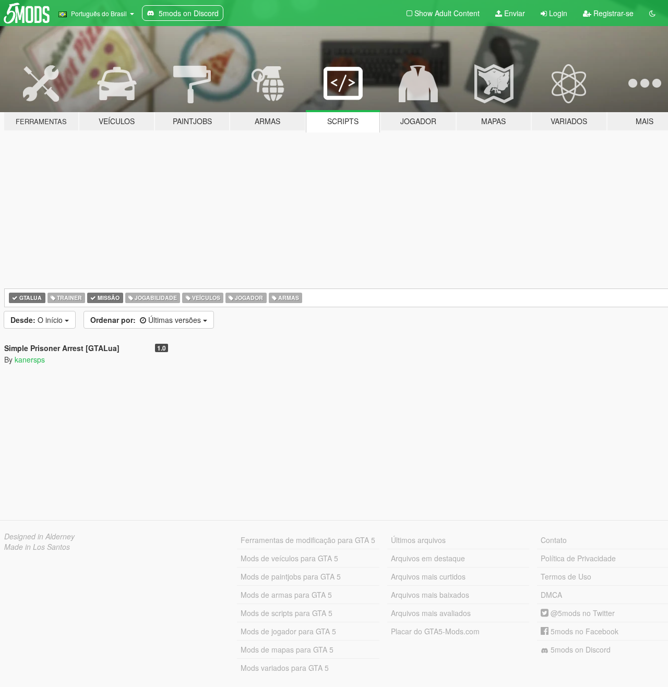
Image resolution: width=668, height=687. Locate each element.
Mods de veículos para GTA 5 (289, 558)
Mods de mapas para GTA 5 (287, 649)
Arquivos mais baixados (430, 594)
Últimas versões (146, 320)
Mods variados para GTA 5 (285, 667)
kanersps (30, 359)
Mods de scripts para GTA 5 (286, 613)
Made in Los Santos (37, 546)
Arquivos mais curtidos (428, 576)
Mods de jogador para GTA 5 (288, 631)
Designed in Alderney (39, 536)
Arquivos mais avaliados (431, 613)
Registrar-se (612, 13)
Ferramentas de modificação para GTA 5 (308, 540)
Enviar (513, 13)
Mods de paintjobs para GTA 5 (291, 576)
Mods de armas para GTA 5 (286, 594)
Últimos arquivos (418, 540)
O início (37, 320)
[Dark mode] (652, 13)
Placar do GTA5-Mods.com (435, 631)
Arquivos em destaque (428, 558)
